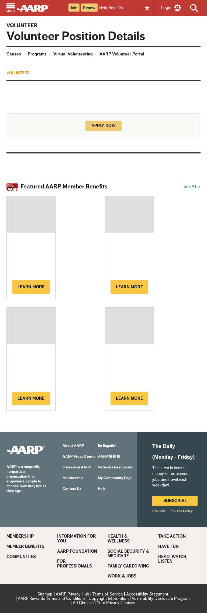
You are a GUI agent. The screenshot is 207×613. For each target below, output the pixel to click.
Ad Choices (83, 602)
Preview (158, 511)
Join (74, 7)
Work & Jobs (122, 576)
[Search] (194, 8)
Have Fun (168, 546)
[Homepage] (35, 7)
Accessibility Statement (147, 594)
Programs (37, 54)
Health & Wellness (119, 538)
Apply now (103, 125)
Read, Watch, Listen (172, 559)
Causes (13, 54)
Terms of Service (107, 594)
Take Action (172, 536)
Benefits (116, 7)
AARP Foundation (77, 551)
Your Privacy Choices (116, 602)
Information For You (76, 538)
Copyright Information (109, 598)
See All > (192, 186)
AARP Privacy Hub (72, 594)
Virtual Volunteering (73, 54)
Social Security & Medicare (128, 553)
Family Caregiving (128, 566)
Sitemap (45, 594)
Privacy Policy (181, 511)
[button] (10, 8)
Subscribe (175, 500)
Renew (89, 7)
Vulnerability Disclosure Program (161, 598)
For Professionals (74, 563)
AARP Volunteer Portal (121, 54)
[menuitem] (14, 55)
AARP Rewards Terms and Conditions (51, 598)
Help (103, 7)
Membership (20, 536)
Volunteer (21, 25)
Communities (21, 556)
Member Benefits (25, 546)
